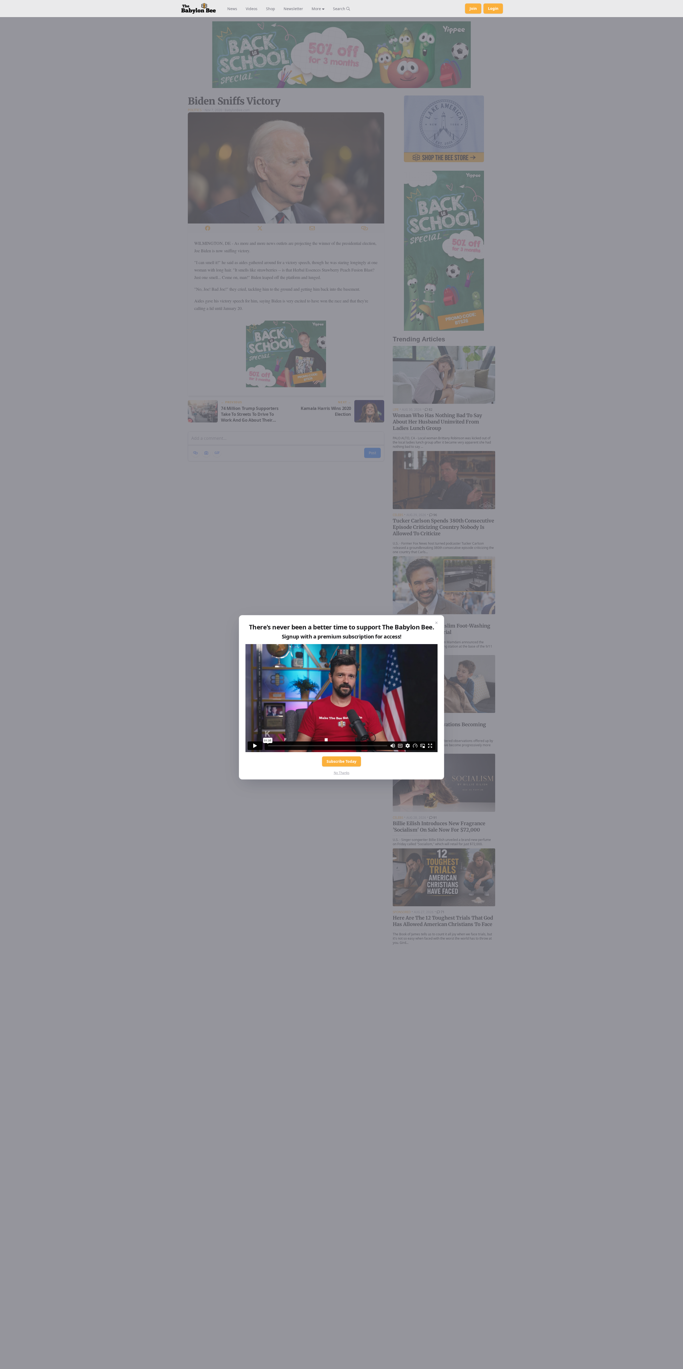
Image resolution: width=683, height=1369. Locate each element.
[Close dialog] (436, 622)
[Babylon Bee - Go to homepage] (198, 8)
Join (473, 8)
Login (493, 8)
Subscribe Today (341, 761)
